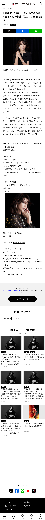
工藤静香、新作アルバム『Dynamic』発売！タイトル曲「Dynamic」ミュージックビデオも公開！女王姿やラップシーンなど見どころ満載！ (11, 359)
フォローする (24, 299)
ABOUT (7, 502)
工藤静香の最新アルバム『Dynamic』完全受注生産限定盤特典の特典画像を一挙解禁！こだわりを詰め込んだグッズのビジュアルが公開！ (11, 393)
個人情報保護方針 (11, 506)
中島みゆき (7, 290)
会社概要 (27, 502)
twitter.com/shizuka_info (12, 275)
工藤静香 (17, 290)
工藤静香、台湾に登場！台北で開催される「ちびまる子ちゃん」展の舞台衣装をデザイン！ (34, 358)
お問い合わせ (9, 509)
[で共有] (9, 31)
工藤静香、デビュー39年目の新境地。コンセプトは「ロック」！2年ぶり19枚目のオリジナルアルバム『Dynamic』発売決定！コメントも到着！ (11, 428)
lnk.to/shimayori (19, 243)
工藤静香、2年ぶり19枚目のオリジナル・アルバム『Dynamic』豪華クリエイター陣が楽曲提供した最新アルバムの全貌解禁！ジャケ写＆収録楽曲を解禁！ (34, 394)
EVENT (27, 352)
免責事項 (27, 506)
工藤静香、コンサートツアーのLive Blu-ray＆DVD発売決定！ (34, 426)
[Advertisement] (22, 461)
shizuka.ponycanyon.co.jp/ (12, 255)
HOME (4, 8)
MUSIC (10, 8)
